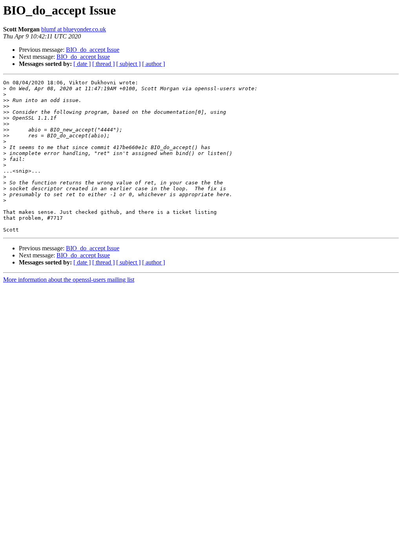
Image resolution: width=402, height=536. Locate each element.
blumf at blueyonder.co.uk (73, 29)
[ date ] (82, 63)
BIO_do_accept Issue (92, 49)
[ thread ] (103, 63)
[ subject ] (128, 63)
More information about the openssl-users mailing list (68, 279)
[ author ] (153, 63)
